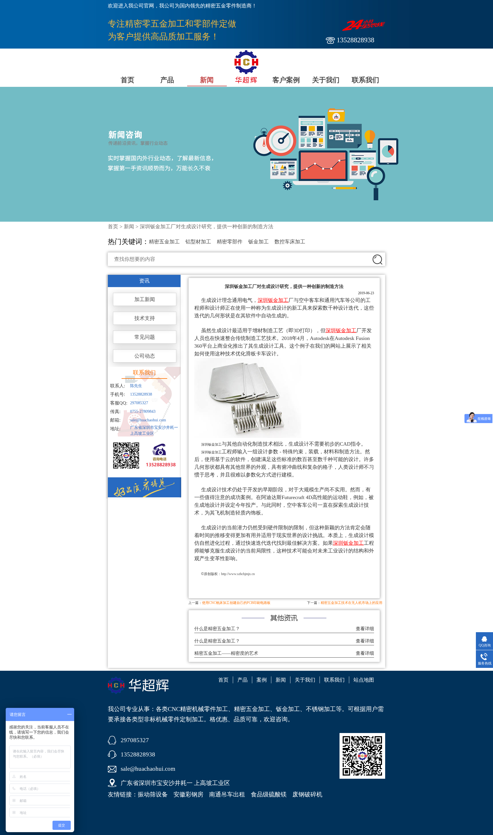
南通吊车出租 (227, 794)
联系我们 (365, 80)
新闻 (207, 80)
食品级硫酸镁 (269, 794)
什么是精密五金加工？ (217, 628)
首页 (127, 80)
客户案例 (286, 80)
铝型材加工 (198, 242)
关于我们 (326, 80)
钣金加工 (258, 242)
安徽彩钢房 (188, 794)
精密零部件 (230, 242)
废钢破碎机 (307, 794)
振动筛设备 (153, 794)
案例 (261, 680)
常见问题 (144, 337)
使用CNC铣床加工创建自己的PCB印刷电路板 (236, 603)
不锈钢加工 (321, 709)
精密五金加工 (164, 242)
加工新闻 (144, 299)
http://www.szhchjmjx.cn (238, 574)
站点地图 (363, 680)
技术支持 (144, 318)
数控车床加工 (289, 242)
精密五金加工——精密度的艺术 (226, 653)
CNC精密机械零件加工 (198, 709)
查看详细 (365, 628)
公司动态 (144, 356)
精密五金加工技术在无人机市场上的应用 (351, 603)
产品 (167, 80)
